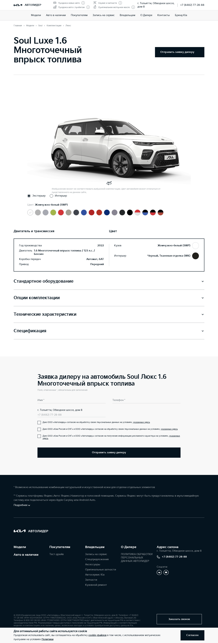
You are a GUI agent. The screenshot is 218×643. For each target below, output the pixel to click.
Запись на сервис (104, 15)
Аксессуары (92, 564)
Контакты (163, 15)
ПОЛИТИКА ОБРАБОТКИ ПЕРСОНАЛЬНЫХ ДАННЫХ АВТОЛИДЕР (137, 558)
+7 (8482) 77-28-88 (192, 5)
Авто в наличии (56, 15)
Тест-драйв (56, 554)
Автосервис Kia (95, 574)
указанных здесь (141, 422)
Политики (47, 639)
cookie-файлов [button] (97, 635)
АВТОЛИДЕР (33, 5)
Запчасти (91, 579)
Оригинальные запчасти (100, 569)
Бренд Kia (181, 15)
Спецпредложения (97, 559)
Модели (36, 15)
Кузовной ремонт (96, 585)
